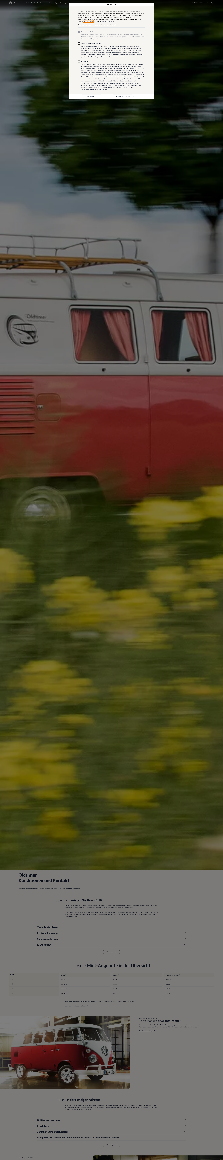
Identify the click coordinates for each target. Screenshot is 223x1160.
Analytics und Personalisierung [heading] (91, 43)
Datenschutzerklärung (107, 21)
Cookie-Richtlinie (88, 21)
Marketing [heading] (84, 61)
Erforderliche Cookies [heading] (88, 32)
